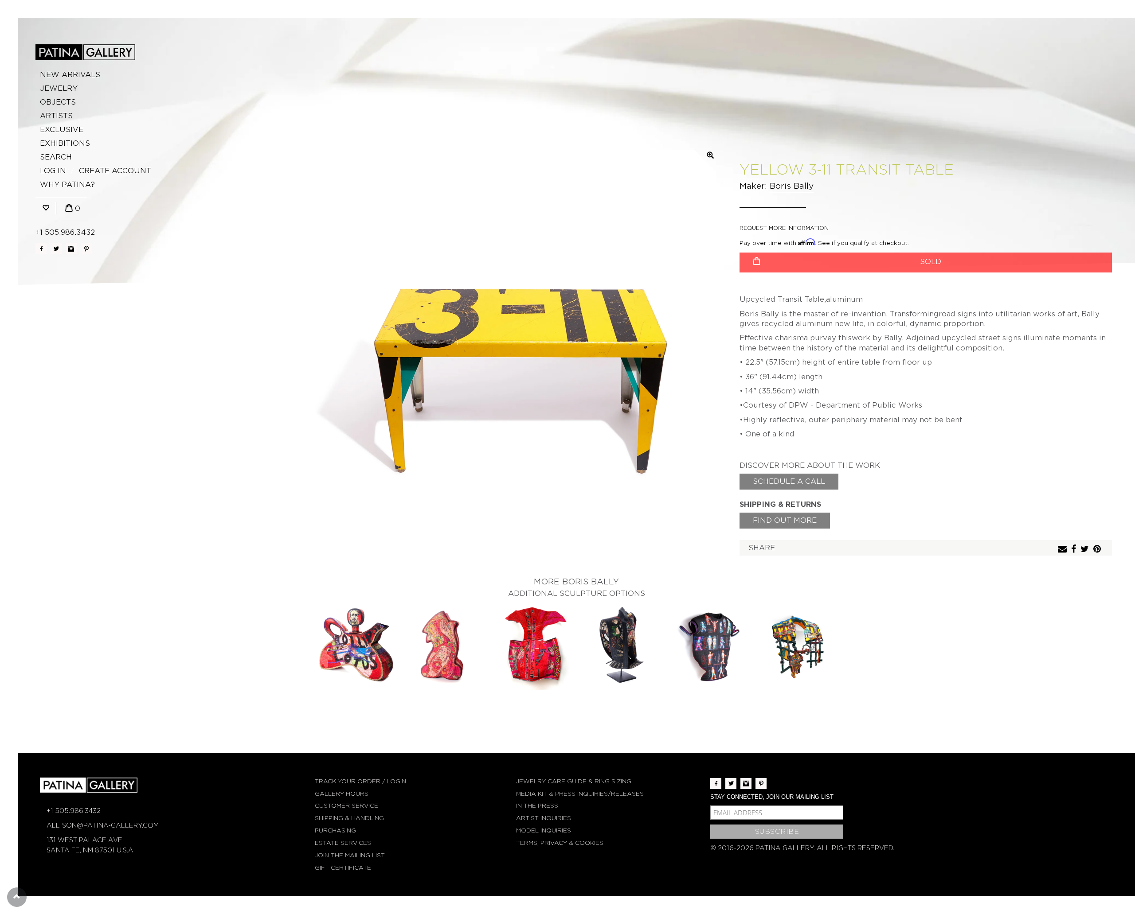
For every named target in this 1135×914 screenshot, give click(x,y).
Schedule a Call (789, 481)
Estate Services (343, 843)
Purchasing (335, 830)
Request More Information (784, 228)
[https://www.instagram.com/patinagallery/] (71, 248)
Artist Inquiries (543, 818)
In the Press (537, 805)
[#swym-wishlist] (45, 208)
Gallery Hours (341, 793)
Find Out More (785, 520)
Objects (58, 102)
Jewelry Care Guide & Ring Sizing (573, 781)
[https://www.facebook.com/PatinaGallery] (41, 248)
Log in (53, 171)
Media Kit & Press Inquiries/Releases (580, 793)
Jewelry (59, 88)
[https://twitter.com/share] (1085, 549)
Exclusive (61, 129)
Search (56, 157)
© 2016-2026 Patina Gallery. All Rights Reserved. (802, 848)
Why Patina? (67, 184)
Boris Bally (792, 186)
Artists (56, 116)
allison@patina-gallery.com (103, 825)
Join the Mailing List (350, 855)
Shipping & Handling (349, 818)
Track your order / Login (360, 781)
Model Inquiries (543, 830)
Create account (115, 171)
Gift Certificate (343, 867)
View (355, 646)
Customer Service (346, 805)
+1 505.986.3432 (65, 232)
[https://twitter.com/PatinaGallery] (56, 248)
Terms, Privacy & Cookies (559, 843)
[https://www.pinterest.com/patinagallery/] (86, 248)
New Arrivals (70, 74)
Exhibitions (65, 143)
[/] (85, 52)
